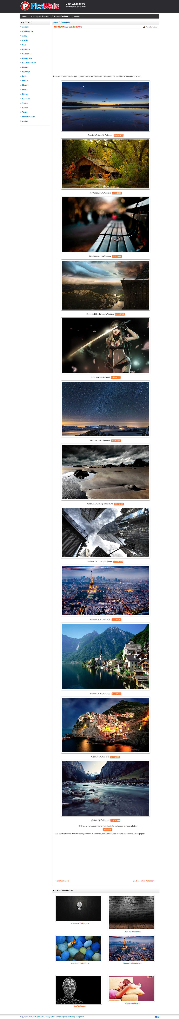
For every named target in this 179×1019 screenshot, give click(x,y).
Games (25, 67)
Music (24, 90)
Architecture (27, 31)
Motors (25, 81)
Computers (27, 58)
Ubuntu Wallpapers (132, 1003)
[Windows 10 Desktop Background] (105, 500)
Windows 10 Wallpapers (132, 963)
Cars (24, 45)
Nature (25, 94)
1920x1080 (116, 620)
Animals (25, 27)
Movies (25, 85)
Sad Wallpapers (63, 881)
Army (24, 36)
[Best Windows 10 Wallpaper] (105, 189)
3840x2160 (118, 135)
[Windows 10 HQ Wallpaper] (105, 689)
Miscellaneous (28, 117)
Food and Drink (29, 63)
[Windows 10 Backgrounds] (105, 436)
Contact (77, 16)
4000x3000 (116, 694)
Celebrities (26, 54)
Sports (25, 108)
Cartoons (26, 49)
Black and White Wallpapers (143, 881)
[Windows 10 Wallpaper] (105, 753)
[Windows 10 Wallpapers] (105, 816)
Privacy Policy (50, 1017)
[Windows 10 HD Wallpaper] (105, 615)
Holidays (26, 72)
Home (24, 16)
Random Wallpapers (62, 16)
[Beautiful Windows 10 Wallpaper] (105, 131)
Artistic (25, 40)
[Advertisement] (35, 168)
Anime (25, 121)
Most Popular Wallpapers (40, 16)
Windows (107, 829)
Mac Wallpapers (80, 1006)
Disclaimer (59, 1017)
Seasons (26, 99)
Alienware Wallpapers (80, 923)
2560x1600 (115, 377)
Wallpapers (80, 1017)
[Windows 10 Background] (105, 373)
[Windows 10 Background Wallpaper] (105, 310)
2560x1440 (118, 562)
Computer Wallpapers (80, 963)
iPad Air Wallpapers (133, 932)
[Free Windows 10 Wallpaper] (105, 252)
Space (25, 103)
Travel (24, 112)
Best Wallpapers (75, 3)
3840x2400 (117, 256)
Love (24, 76)
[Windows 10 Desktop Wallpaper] (105, 557)
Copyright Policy (69, 1017)
